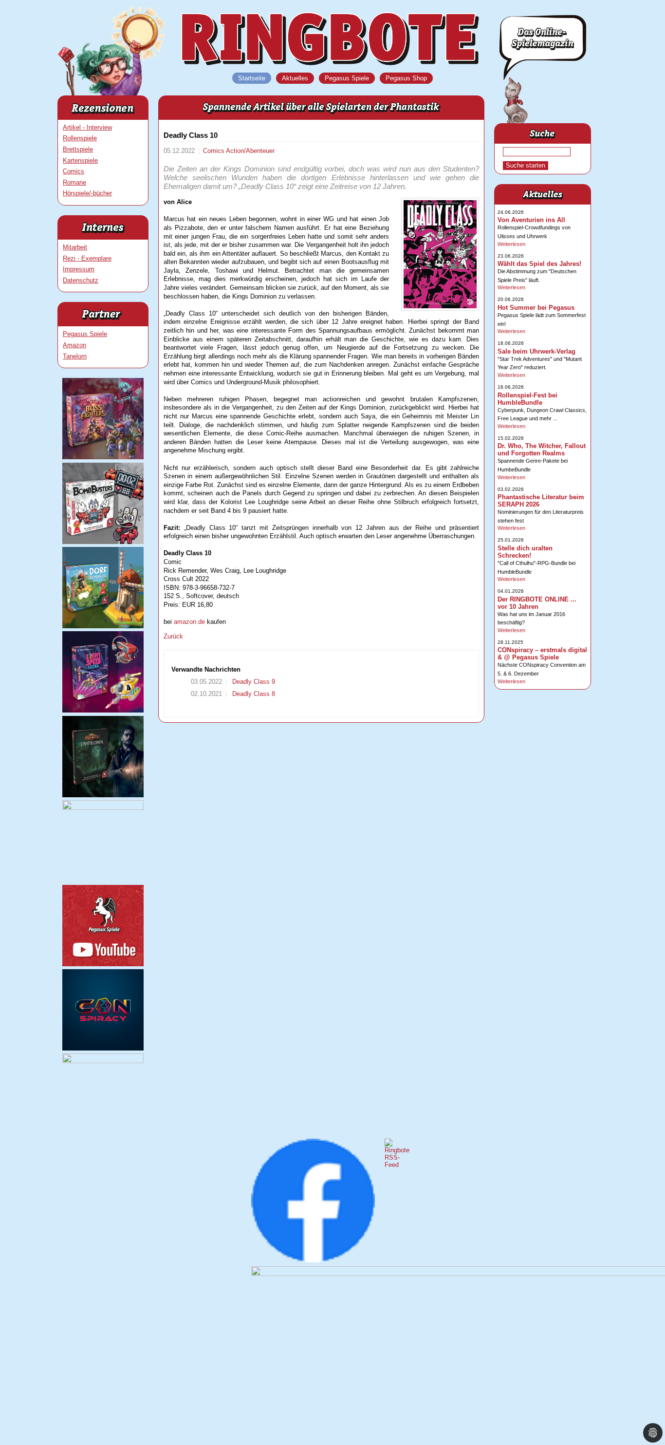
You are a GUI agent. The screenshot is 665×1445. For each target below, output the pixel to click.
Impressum (78, 269)
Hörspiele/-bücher (87, 193)
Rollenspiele (80, 138)
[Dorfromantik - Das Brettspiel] (103, 626)
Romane (74, 182)
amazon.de (189, 621)
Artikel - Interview (87, 127)
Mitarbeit (75, 247)
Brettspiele (78, 149)
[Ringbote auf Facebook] (313, 1260)
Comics (73, 171)
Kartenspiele (80, 160)
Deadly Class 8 (252, 693)
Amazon (74, 345)
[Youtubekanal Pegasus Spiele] (103, 964)
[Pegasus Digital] (103, 1061)
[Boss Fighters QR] (103, 457)
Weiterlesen (511, 244)
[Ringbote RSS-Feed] (397, 1164)
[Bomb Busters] (103, 541)
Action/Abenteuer (250, 150)
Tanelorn (75, 356)
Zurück (173, 636)
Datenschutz (80, 280)
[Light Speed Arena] (103, 710)
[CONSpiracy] (103, 1048)
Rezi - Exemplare (87, 258)
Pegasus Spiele (85, 334)
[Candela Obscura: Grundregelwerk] (103, 807)
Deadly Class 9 (252, 681)
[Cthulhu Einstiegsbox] (103, 795)
